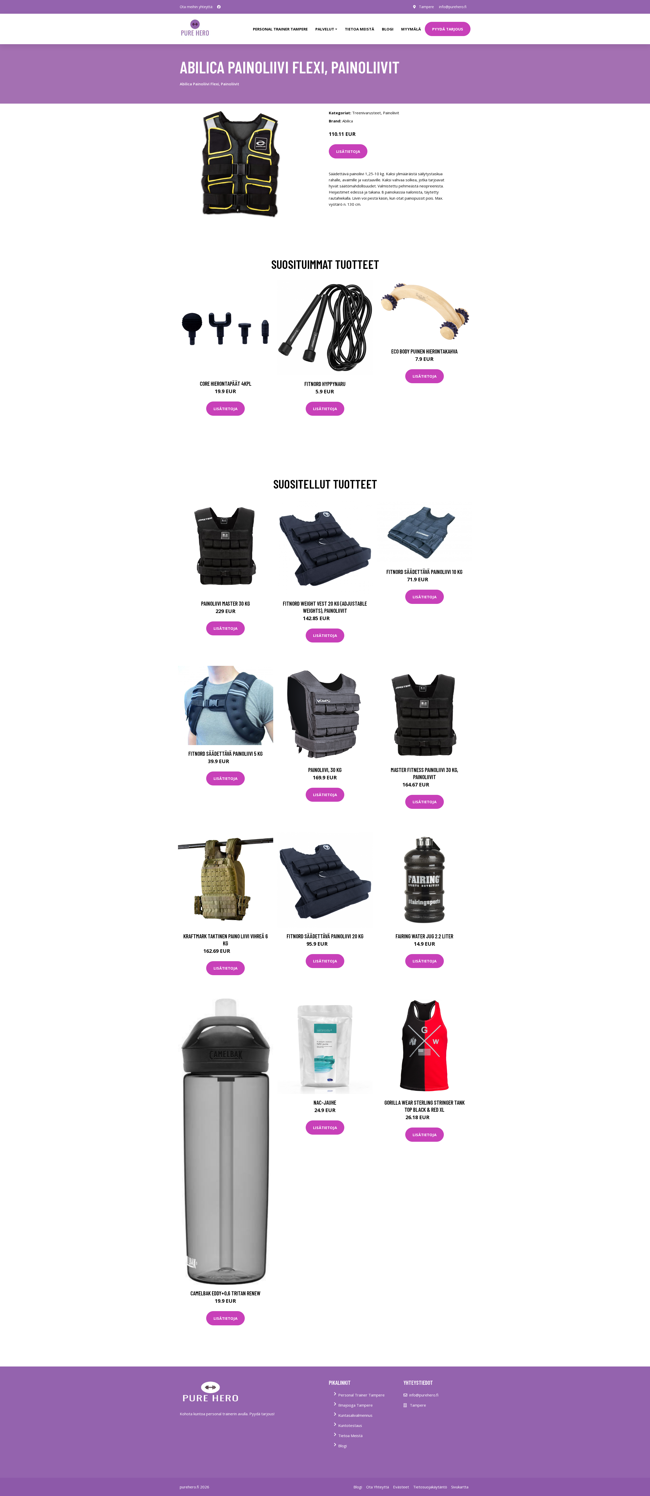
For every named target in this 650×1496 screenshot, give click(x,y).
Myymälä (411, 28)
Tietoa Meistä (350, 1435)
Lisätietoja (348, 151)
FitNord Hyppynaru (325, 383)
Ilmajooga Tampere (355, 1405)
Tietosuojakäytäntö (430, 1486)
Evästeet (401, 1486)
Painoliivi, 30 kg (325, 769)
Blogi (388, 28)
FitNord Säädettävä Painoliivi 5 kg (225, 753)
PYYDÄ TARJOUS (447, 28)
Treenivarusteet (366, 112)
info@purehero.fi (452, 6)
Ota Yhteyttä (377, 1486)
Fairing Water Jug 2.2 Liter (424, 936)
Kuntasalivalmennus (355, 1415)
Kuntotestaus (350, 1425)
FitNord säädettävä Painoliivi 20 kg (325, 936)
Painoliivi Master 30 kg (225, 603)
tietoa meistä (359, 28)
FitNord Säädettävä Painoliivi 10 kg (424, 571)
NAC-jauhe (325, 1102)
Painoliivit (391, 112)
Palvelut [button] (324, 28)
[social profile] (219, 7)
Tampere (426, 6)
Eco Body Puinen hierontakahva (424, 351)
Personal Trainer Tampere (361, 1394)
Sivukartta (459, 1486)
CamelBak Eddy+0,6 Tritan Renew (225, 1293)
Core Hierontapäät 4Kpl (225, 383)
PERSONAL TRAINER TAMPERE (280, 28)
